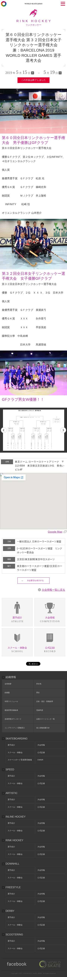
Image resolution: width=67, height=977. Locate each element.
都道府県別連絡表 (11, 710)
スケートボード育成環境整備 (20, 760)
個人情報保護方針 (43, 728)
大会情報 (41, 745)
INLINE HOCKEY (15, 816)
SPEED (10, 769)
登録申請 (39, 710)
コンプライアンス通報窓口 (15, 728)
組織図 (7, 693)
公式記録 (41, 752)
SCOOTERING (14, 934)
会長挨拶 (8, 684)
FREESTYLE (13, 887)
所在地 (38, 684)
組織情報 (11, 677)
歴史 (38, 693)
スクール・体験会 (15, 752)
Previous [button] (4, 430)
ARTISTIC (11, 793)
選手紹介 (11, 745)
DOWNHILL (12, 863)
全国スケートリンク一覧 (45, 719)
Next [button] (63, 430)
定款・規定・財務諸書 (44, 701)
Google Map (55, 531)
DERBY (10, 910)
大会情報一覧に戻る (53, 589)
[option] (33, 430)
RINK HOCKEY (14, 840)
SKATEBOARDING (17, 738)
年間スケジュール (11, 701)
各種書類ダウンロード (13, 719)
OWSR (40, 760)
